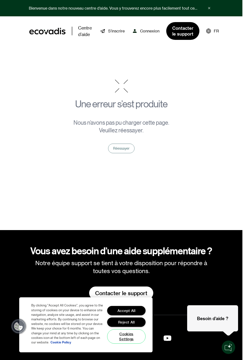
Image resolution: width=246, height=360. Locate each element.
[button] (212, 31)
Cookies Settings (126, 336)
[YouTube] (167, 338)
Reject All (126, 322)
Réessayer (121, 148)
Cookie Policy (60, 342)
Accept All (126, 311)
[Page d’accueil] (47, 31)
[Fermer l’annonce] (209, 8)
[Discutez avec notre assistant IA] (228, 347)
